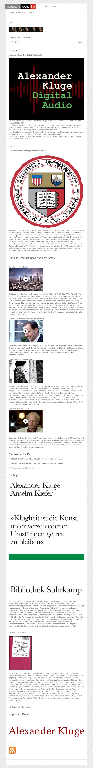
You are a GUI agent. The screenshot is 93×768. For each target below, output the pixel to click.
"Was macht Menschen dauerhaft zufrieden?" (26, 319)
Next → (80, 42)
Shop (54, 6)
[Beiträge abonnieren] (12, 748)
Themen (45, 6)
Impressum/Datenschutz (21, 13)
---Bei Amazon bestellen (17, 633)
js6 (10, 23)
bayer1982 (16, 37)
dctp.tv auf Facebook (21, 714)
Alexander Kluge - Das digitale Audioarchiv (26, 55)
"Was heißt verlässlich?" (18, 267)
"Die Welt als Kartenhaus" (19, 409)
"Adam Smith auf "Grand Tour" (21, 359)
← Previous (14, 42)
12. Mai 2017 (28, 37)
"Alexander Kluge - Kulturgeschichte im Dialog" (27, 151)
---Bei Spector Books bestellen (20, 707)
